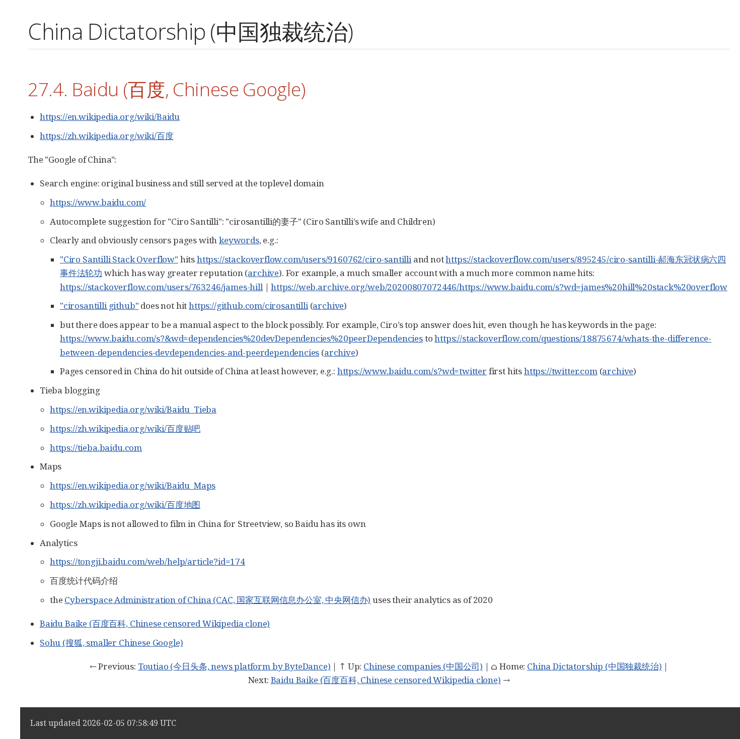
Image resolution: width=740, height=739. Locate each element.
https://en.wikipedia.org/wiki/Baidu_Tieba (133, 409)
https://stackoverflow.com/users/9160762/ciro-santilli (304, 259)
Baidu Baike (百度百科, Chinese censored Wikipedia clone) (155, 623)
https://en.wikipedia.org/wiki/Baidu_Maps (132, 485)
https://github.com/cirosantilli (248, 305)
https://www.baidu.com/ (98, 202)
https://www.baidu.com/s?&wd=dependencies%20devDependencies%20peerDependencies (241, 338)
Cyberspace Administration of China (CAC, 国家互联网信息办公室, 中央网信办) (217, 600)
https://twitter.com (561, 371)
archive (263, 273)
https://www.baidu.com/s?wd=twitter (412, 371)
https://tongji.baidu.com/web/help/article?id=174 (147, 561)
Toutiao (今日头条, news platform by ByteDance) (234, 666)
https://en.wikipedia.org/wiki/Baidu (110, 116)
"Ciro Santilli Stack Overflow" (119, 259)
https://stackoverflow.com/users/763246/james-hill (161, 287)
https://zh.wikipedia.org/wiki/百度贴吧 (125, 428)
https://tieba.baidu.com (96, 447)
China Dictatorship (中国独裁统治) (594, 666)
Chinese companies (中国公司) (423, 666)
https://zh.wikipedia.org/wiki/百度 (107, 136)
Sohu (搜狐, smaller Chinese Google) (111, 642)
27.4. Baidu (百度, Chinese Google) (167, 89)
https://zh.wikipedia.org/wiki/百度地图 (125, 504)
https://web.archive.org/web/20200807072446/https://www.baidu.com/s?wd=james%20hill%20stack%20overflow (499, 287)
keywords (239, 240)
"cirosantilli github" (99, 305)
